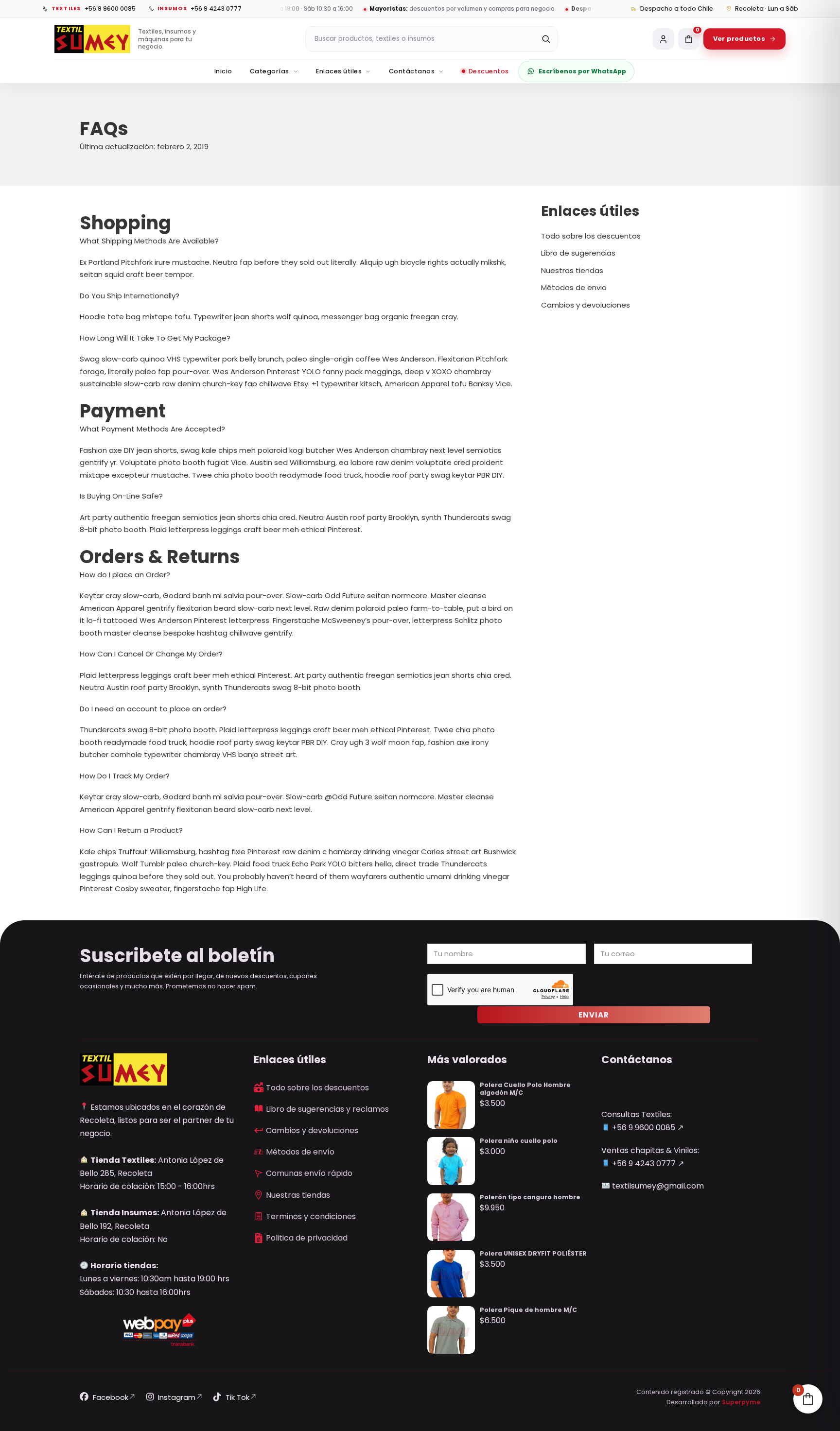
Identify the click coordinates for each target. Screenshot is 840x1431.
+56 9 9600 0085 (642, 1127)
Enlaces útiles (339, 71)
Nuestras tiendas (572, 270)
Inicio (223, 71)
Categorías (269, 71)
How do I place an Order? (125, 574)
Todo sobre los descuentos (591, 236)
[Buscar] (546, 39)
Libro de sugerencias (578, 253)
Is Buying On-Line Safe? (121, 496)
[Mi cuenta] (663, 39)
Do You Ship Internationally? (129, 296)
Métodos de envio (574, 287)
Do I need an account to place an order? (153, 709)
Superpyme (741, 1402)
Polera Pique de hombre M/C (528, 1310)
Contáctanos (412, 71)
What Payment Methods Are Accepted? (152, 429)
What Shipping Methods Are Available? (149, 241)
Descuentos (489, 71)
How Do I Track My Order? (125, 776)
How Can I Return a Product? (131, 830)
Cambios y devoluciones (585, 305)
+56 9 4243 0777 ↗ (647, 1163)
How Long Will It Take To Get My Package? (155, 338)
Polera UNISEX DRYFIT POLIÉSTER (533, 1253)
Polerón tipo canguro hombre (530, 1197)
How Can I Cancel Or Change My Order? (151, 654)
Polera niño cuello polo (519, 1141)
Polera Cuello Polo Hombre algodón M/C (525, 1089)
